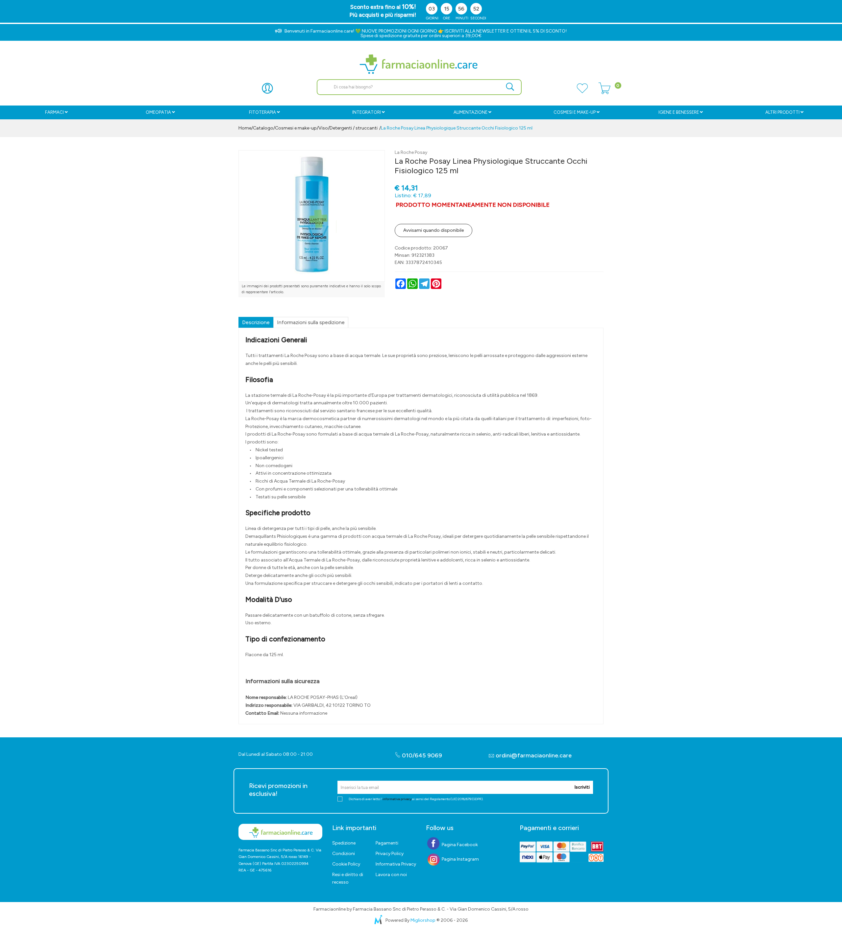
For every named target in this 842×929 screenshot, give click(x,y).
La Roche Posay (411, 152)
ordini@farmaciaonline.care (534, 755)
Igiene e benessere (678, 112)
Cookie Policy (346, 864)
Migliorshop (422, 920)
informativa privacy (397, 799)
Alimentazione (470, 112)
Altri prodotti (782, 112)
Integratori (366, 112)
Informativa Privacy (396, 864)
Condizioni (343, 853)
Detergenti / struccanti (354, 128)
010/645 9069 (421, 755)
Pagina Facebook (459, 844)
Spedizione (344, 843)
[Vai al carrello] (604, 92)
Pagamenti (387, 843)
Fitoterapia (262, 112)
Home (244, 128)
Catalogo (263, 128)
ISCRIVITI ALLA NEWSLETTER (475, 31)
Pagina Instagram (460, 859)
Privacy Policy (390, 853)
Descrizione (256, 322)
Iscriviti (582, 787)
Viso (323, 128)
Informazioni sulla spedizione (311, 322)
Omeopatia (158, 112)
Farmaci (54, 112)
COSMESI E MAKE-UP (575, 112)
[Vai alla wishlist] (582, 92)
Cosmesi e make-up (296, 128)
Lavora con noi (391, 874)
